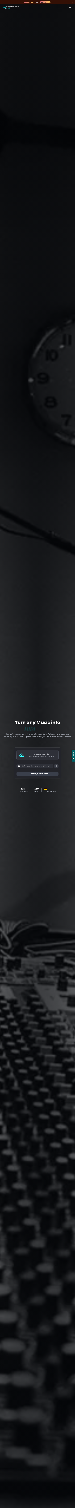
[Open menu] (70, 7)
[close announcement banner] (72, 2)
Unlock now (45, 2)
